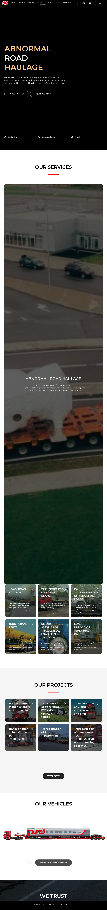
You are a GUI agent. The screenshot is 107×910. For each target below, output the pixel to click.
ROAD (16, 470)
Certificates (67, 2)
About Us (22, 2)
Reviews (57, 2)
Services (48, 2)
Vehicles (31, 2)
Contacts (43, 4)
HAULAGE (23, 479)
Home (13, 2)
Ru (100, 3)
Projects (39, 2)
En (104, 3)
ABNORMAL (27, 460)
